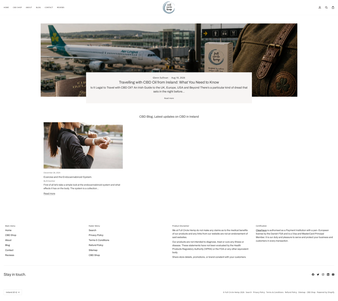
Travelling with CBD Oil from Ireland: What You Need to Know (169, 82)
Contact (9, 250)
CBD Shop (10, 235)
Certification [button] (261, 226)
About (8, 240)
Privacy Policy (96, 235)
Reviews (9, 255)
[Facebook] (313, 274)
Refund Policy (96, 245)
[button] (17, 7)
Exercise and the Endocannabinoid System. (68, 177)
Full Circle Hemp (232, 292)
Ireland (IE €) (11, 292)
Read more (169, 98)
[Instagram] (323, 274)
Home (8, 230)
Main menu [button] (10, 226)
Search (92, 230)
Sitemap (93, 250)
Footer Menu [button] (94, 226)
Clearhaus (261, 230)
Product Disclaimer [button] (180, 226)
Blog (7, 245)
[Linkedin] (328, 274)
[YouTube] (333, 274)
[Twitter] (318, 274)
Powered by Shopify (325, 292)
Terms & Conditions (99, 240)
